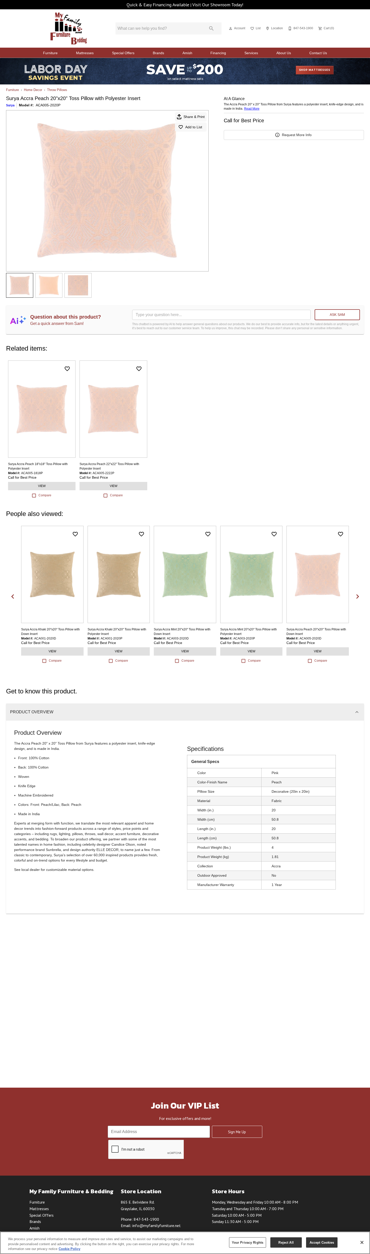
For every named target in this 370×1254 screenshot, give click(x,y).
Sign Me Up (237, 1131)
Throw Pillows (57, 90)
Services (251, 53)
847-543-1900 (146, 1219)
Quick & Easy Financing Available (158, 5)
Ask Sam (337, 315)
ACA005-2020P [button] (48, 105)
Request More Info (297, 135)
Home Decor (33, 90)
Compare (45, 495)
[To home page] (68, 28)
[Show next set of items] (357, 596)
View (42, 486)
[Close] (361, 1242)
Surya (10, 105)
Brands (158, 53)
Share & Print (194, 117)
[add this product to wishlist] (67, 369)
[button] (231, 28)
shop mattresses (314, 70)
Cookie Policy (69, 1249)
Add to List (193, 127)
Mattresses (85, 53)
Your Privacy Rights (247, 1242)
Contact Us (318, 53)
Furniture (50, 53)
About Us (283, 53)
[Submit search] (211, 28)
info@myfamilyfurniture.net (156, 1225)
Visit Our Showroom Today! (217, 5)
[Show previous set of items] (12, 596)
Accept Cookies (322, 1242)
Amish (187, 53)
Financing (218, 53)
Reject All (285, 1242)
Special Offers (123, 53)
